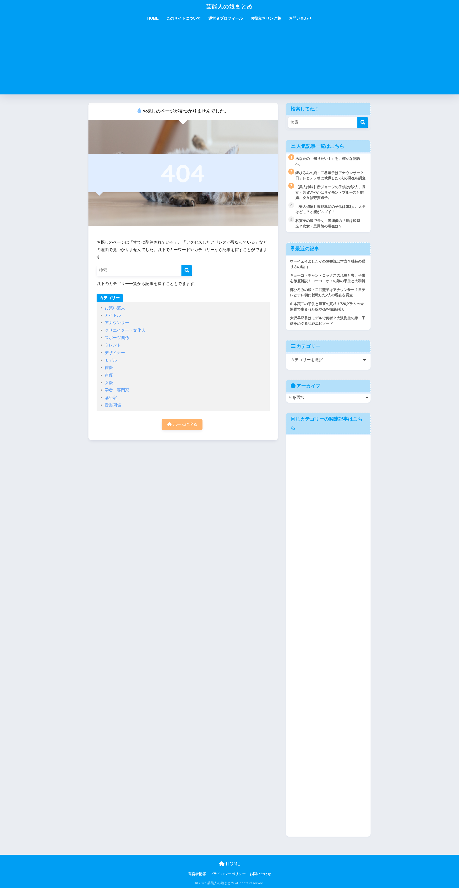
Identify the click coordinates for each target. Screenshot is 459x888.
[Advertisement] (229, 60)
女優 (109, 382)
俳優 (109, 367)
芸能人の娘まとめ (229, 6)
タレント (113, 345)
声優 (109, 375)
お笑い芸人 (115, 308)
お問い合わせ (300, 18)
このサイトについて (183, 18)
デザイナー (115, 353)
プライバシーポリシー (228, 874)
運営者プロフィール (225, 18)
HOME (153, 18)
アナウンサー (117, 322)
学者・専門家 (117, 390)
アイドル (113, 315)
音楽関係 (113, 405)
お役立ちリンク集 (266, 18)
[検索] (186, 270)
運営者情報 (197, 874)
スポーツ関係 (117, 337)
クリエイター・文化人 (125, 330)
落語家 (111, 397)
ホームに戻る (184, 424)
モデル (111, 360)
